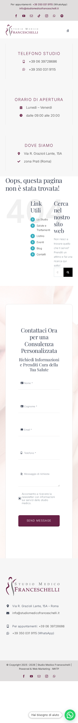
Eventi (40, 242)
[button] (70, 715)
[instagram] (47, 16)
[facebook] (16, 16)
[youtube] (24, 16)
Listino (40, 235)
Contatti (41, 254)
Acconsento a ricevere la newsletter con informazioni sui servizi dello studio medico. (38, 498)
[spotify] (62, 16)
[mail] (31, 16)
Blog (39, 248)
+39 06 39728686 (43, 61)
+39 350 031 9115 (43, 4)
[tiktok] (39, 16)
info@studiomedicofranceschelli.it (39, 8)
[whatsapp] (54, 16)
